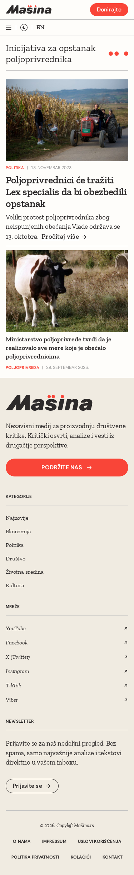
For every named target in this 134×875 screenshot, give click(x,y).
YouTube (16, 628)
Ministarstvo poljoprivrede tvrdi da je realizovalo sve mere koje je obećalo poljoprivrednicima (58, 348)
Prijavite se (27, 786)
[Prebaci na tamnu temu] (24, 27)
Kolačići (81, 857)
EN (40, 27)
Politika (15, 545)
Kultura (15, 585)
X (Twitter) (17, 656)
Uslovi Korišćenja (99, 841)
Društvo (15, 558)
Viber (12, 699)
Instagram (17, 671)
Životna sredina (25, 571)
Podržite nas (61, 467)
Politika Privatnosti (35, 857)
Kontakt (113, 857)
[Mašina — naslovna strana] (28, 9)
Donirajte (109, 9)
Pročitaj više (60, 236)
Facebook (17, 642)
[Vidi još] (8, 27)
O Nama (21, 841)
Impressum (54, 841)
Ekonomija (18, 531)
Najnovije (17, 517)
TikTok (13, 685)
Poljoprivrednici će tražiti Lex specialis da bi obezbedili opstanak (66, 192)
